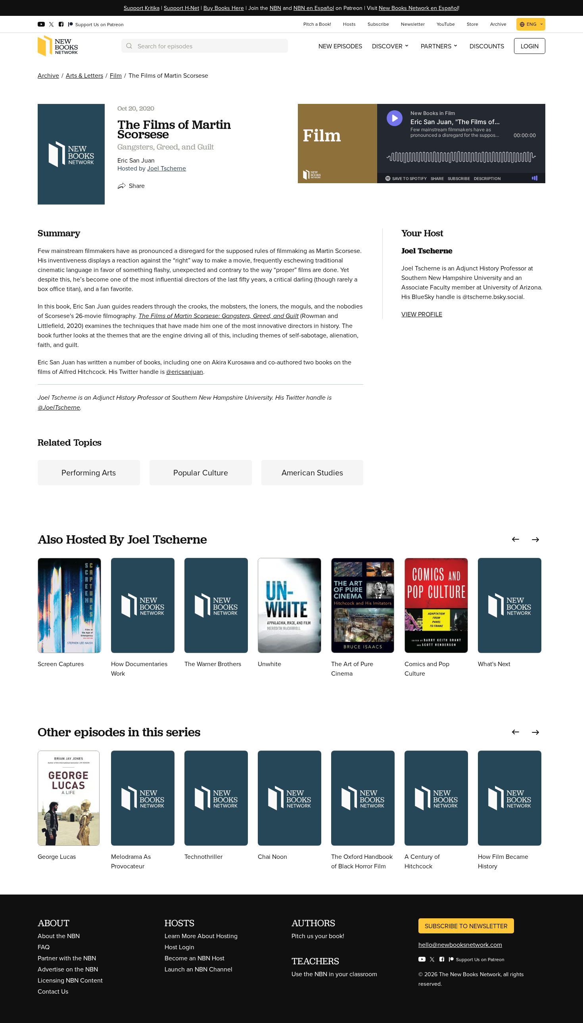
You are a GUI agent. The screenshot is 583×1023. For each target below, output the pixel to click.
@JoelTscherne (59, 407)
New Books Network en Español (418, 8)
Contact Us (53, 991)
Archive (48, 75)
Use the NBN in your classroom (334, 973)
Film (116, 75)
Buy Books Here (223, 8)
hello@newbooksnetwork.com (460, 944)
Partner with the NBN (67, 958)
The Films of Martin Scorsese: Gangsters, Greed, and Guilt (218, 315)
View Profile (421, 314)
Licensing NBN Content (70, 980)
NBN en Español (313, 8)
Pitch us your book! (318, 935)
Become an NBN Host (194, 958)
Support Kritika (141, 8)
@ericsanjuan (184, 371)
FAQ (44, 947)
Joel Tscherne (166, 168)
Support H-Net (181, 8)
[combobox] (204, 46)
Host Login (179, 947)
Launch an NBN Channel (198, 969)
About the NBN (59, 935)
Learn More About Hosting (201, 935)
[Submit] (128, 46)
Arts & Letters (84, 75)
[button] (515, 539)
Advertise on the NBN (68, 969)
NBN (275, 8)
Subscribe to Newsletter (466, 925)
